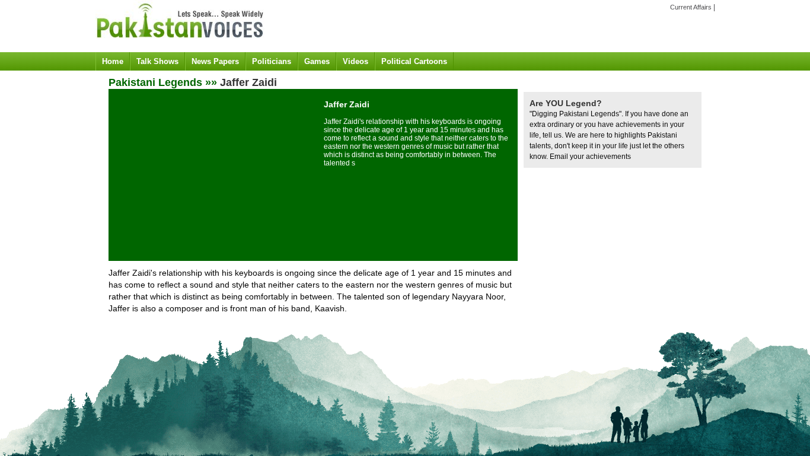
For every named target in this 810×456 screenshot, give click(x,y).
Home (112, 61)
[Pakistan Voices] (179, 42)
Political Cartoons (414, 61)
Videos (355, 61)
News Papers (215, 61)
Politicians (271, 61)
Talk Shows (157, 61)
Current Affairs (691, 7)
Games (317, 61)
